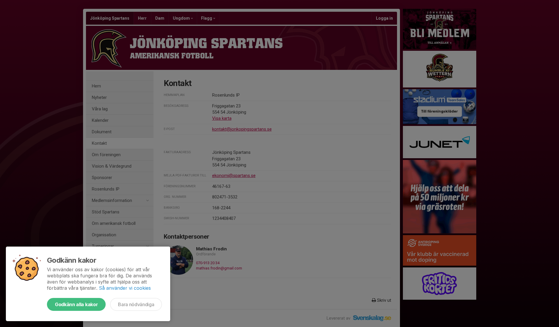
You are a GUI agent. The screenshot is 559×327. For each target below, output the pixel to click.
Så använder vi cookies (125, 288)
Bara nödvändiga (136, 304)
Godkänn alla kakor (76, 304)
